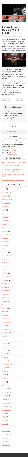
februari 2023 (5, 192)
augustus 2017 (6, 332)
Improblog (14, 13)
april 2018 (4, 304)
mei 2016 (4, 382)
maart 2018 (5, 308)
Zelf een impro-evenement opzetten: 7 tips (13, 165)
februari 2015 (5, 434)
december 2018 (6, 283)
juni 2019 (4, 269)
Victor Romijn (11, 152)
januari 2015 (5, 438)
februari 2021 (5, 234)
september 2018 (6, 290)
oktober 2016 (5, 368)
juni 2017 (4, 339)
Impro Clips (11, 98)
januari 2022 (5, 217)
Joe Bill (14, 100)
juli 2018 (4, 294)
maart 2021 (5, 231)
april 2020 (4, 248)
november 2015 (6, 403)
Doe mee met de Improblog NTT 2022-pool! (13, 180)
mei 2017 (4, 343)
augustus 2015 (6, 413)
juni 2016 (4, 378)
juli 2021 (4, 224)
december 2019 (6, 259)
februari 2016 (5, 392)
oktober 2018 (5, 287)
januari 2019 (5, 280)
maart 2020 (5, 252)
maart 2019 (5, 273)
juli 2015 (4, 417)
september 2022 (6, 199)
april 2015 (4, 427)
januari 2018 (5, 315)
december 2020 (6, 241)
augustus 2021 (6, 220)
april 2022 (4, 213)
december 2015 (6, 399)
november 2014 (6, 445)
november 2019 (6, 262)
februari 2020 (5, 255)
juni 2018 (4, 297)
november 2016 (6, 364)
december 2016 (6, 361)
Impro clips (8, 100)
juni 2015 (4, 420)
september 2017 (6, 329)
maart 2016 (5, 389)
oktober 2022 (5, 196)
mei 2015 (4, 424)
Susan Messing (6, 71)
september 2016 (6, 371)
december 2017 (6, 318)
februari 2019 (5, 276)
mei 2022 (4, 210)
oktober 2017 (5, 325)
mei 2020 (4, 245)
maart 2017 (5, 350)
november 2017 (6, 322)
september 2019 (6, 266)
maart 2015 (5, 431)
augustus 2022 (6, 203)
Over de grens (18, 98)
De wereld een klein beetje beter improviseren (13, 162)
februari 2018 (5, 311)
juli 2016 (4, 375)
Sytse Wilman (12, 150)
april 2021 (4, 227)
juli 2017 (4, 336)
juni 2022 (4, 206)
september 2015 (6, 410)
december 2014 (6, 441)
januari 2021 (5, 238)
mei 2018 (4, 301)
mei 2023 (4, 189)
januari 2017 (5, 357)
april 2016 (4, 385)
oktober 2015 (5, 406)
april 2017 (4, 347)
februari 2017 (5, 354)
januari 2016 (5, 396)
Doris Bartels (15, 154)
